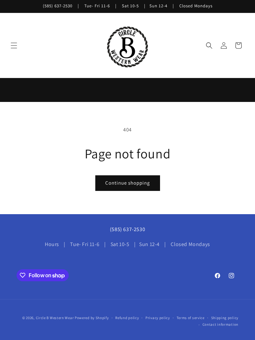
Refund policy (127, 317)
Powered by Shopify (92, 317)
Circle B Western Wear (55, 317)
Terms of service (191, 317)
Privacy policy (157, 317)
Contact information (220, 324)
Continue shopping (127, 183)
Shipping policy (225, 317)
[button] (14, 45)
